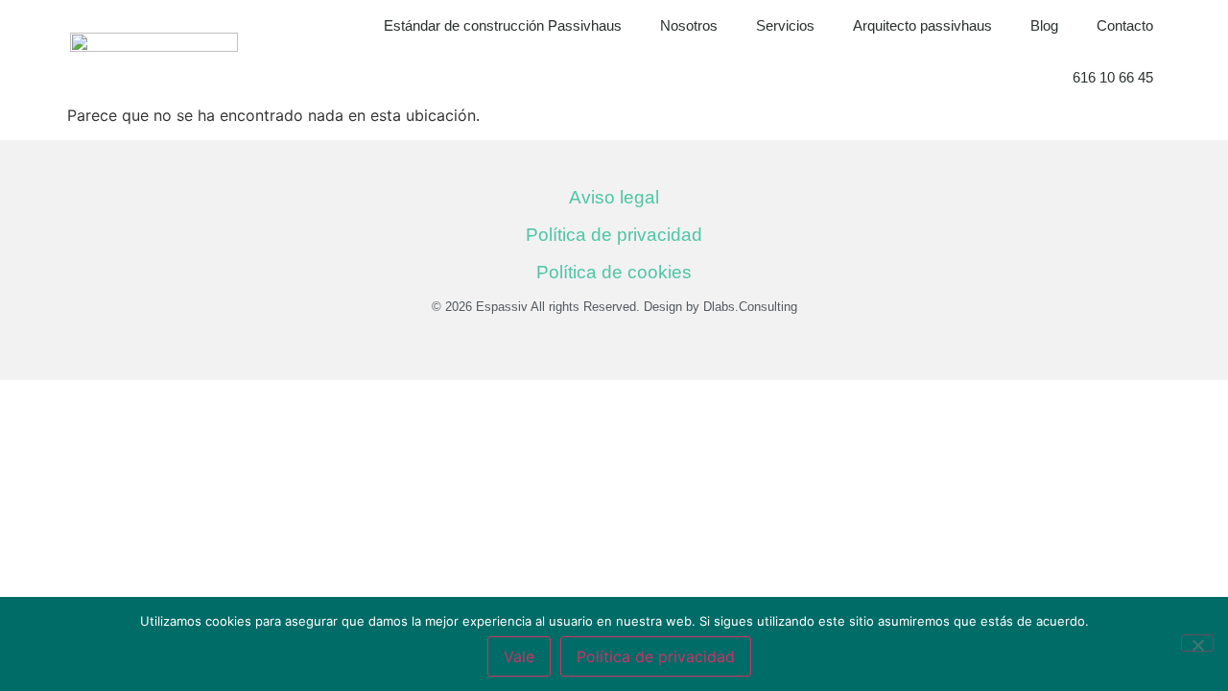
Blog (1044, 25)
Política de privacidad (614, 235)
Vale (519, 656)
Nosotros (689, 25)
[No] (1197, 643)
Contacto (1125, 25)
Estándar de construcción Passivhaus (503, 25)
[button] (1209, 52)
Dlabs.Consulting (750, 306)
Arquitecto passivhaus (922, 25)
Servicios (785, 25)
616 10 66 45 (1113, 77)
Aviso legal (614, 197)
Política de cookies (614, 272)
